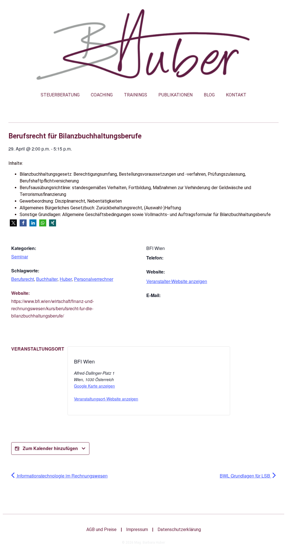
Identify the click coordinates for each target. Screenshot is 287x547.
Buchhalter (46, 279)
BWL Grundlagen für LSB (245, 475)
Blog (209, 95)
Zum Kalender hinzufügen (50, 448)
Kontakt (236, 95)
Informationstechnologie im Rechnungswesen (62, 475)
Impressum (137, 529)
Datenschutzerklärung (179, 529)
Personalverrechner (93, 279)
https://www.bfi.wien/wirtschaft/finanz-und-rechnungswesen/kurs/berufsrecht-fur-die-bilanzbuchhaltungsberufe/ (52, 308)
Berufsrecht (22, 279)
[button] (13, 222)
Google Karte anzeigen (94, 386)
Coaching (102, 95)
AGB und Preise (101, 529)
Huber (66, 279)
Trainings (135, 95)
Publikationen (175, 95)
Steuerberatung (60, 95)
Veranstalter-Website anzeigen (176, 281)
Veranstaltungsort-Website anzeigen (106, 399)
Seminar (19, 256)
